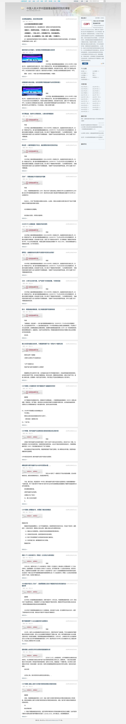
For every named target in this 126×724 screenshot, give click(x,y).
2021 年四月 (84, 93)
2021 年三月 (95, 93)
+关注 (85, 63)
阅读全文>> (24, 44)
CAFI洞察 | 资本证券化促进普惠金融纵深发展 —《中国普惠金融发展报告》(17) (92, 128)
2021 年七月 (84, 91)
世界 (46, 1)
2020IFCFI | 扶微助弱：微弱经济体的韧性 (34, 224)
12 (56, 720)
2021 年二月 (84, 95)
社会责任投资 (84, 79)
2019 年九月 (84, 105)
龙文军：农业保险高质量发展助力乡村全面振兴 (92, 137)
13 (57, 720)
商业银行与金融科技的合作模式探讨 (89, 125)
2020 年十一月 (96, 97)
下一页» (60, 720)
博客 (59, 1)
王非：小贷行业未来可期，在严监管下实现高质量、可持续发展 (41, 281)
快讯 (94, 75)
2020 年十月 (84, 99)
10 (54, 720)
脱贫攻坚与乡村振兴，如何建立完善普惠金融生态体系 (38, 50)
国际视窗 (83, 77)
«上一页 (45, 720)
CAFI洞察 (95, 71)
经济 (30, 1)
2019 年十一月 (84, 103)
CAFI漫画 (83, 75)
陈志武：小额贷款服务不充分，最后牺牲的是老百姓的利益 (40, 145)
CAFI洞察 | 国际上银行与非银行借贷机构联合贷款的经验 (39, 684)
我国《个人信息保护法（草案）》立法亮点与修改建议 (38, 555)
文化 (55, 1)
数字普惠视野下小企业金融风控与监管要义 (35, 621)
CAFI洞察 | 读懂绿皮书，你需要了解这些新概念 (36, 509)
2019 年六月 (95, 107)
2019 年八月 (95, 105)
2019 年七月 (84, 107)
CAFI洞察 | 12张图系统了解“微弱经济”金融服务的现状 (38, 386)
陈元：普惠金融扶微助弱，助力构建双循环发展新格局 (38, 309)
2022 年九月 (84, 86)
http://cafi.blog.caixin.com (33, 10)
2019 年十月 (95, 103)
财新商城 (76, 1)
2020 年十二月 (84, 97)
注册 (87, 1)
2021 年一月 (95, 95)
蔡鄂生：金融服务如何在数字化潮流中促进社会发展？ (38, 252)
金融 (34, 1)
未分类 (82, 71)
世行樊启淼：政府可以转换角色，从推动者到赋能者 (37, 113)
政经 (42, 1)
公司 (38, 1)
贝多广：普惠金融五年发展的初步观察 (33, 176)
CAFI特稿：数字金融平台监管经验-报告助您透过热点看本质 (40, 431)
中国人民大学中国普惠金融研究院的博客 (48, 8)
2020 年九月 (95, 99)
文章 (103, 63)
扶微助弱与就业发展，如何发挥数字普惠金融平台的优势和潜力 (41, 82)
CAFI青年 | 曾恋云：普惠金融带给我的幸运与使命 (92, 133)
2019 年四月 (95, 109)
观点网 (50, 1)
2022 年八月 (95, 86)
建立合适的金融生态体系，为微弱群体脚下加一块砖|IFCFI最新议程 (42, 344)
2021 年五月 (95, 91)
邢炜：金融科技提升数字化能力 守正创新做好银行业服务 (92, 120)
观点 (94, 73)
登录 (82, 1)
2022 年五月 (84, 89)
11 (55, 720)
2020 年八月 (84, 101)
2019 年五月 (84, 109)
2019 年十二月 (96, 101)
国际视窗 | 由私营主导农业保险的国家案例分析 (36, 649)
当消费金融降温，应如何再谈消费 (32, 19)
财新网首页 (24, 1)
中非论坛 (95, 77)
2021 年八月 (95, 89)
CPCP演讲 (83, 73)
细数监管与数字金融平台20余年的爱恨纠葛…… (36, 465)
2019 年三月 (84, 111)
